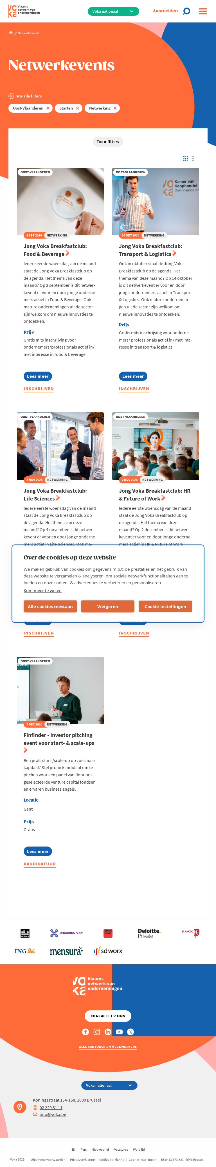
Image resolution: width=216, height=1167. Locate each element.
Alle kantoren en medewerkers (108, 1047)
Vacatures (121, 1149)
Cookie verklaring (111, 1159)
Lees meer (39, 377)
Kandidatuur (40, 863)
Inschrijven (39, 388)
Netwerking (100, 108)
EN (73, 1149)
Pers (83, 1149)
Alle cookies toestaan (50, 606)
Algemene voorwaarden (48, 1159)
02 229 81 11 (51, 1107)
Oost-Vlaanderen (28, 108)
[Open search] (188, 11)
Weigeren (107, 606)
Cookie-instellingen (165, 606)
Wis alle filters (29, 96)
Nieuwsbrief (100, 1149)
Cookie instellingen (142, 1159)
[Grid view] (185, 158)
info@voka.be (53, 1114)
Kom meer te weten (43, 590)
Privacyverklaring (82, 1159)
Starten (66, 108)
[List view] (194, 158)
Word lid (139, 1149)
